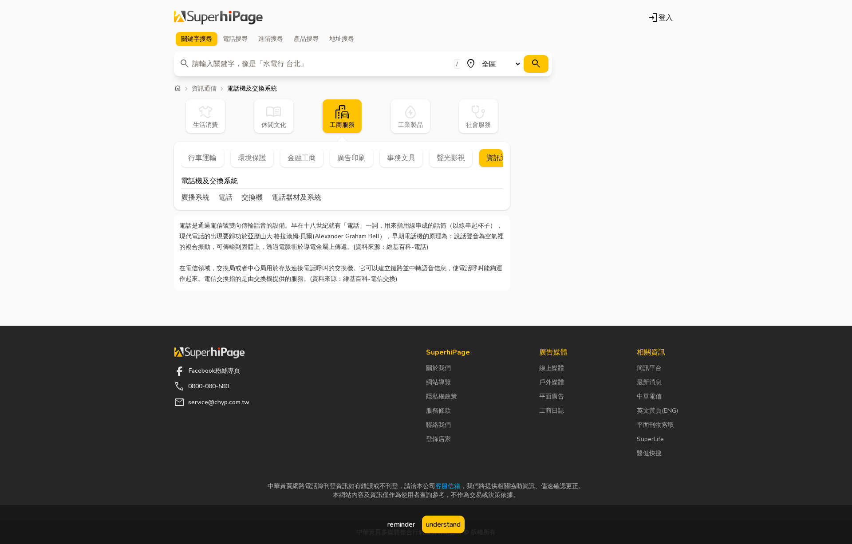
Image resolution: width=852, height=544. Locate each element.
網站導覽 (438, 382)
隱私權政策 (441, 396)
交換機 (252, 197)
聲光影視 (451, 158)
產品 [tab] (306, 39)
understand (443, 524)
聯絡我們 (438, 425)
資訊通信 (204, 88)
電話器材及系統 (296, 197)
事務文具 (401, 158)
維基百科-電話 (406, 247)
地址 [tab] (341, 39)
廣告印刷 (351, 158)
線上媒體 (551, 368)
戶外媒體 (551, 382)
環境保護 (252, 158)
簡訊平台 (649, 368)
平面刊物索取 (655, 425)
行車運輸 (202, 158)
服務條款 (438, 410)
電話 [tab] (235, 39)
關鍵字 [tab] (196, 39)
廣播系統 (195, 197)
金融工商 (302, 158)
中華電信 (649, 396)
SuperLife (650, 439)
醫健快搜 (649, 453)
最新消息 (649, 382)
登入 (660, 17)
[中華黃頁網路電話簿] (218, 18)
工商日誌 (551, 410)
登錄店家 (438, 439)
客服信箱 (447, 486)
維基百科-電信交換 (369, 279)
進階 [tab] (270, 39)
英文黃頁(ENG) (657, 410)
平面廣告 (551, 396)
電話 (225, 197)
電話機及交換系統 (209, 181)
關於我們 (438, 368)
